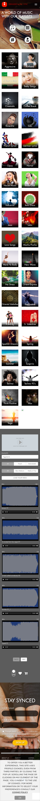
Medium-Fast (32, 471)
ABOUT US (5, 758)
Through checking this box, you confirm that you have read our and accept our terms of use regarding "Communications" (20, 734)
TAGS (12, 44)
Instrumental (32, 464)
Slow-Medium (19, 471)
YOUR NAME (8, 708)
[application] (20, 512)
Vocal (20, 464)
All (8, 464)
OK (20, 798)
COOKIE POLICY (20, 792)
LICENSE (31, 758)
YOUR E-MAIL (8, 720)
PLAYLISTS (27, 44)
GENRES (12, 32)
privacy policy (21, 734)
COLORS (28, 32)
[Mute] (37, 512)
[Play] (3, 512)
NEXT (24, 659)
